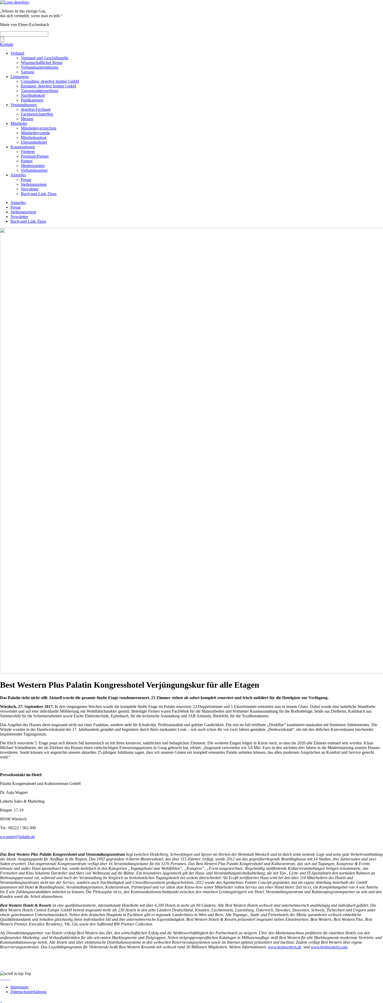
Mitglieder (18, 123)
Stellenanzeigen (34, 184)
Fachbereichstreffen (37, 114)
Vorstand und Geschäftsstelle (44, 58)
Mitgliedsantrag (33, 137)
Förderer (28, 151)
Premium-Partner (35, 156)
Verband (17, 53)
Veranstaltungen (23, 105)
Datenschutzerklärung (28, 991)
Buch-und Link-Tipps (39, 193)
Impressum (19, 987)
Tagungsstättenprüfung (39, 90)
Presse (26, 179)
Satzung (27, 72)
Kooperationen (22, 147)
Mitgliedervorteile (35, 133)
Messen (27, 119)
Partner (27, 161)
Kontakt (6, 44)
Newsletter (30, 189)
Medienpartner (33, 165)
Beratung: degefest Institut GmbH (48, 86)
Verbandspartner (34, 170)
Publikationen (32, 100)
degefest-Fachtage (36, 109)
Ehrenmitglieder (34, 142)
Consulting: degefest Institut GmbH (50, 81)
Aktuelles (18, 175)
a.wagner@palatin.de (17, 836)
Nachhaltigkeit (33, 95)
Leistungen (19, 76)
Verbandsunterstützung (39, 67)
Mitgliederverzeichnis (38, 128)
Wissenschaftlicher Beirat (41, 62)
